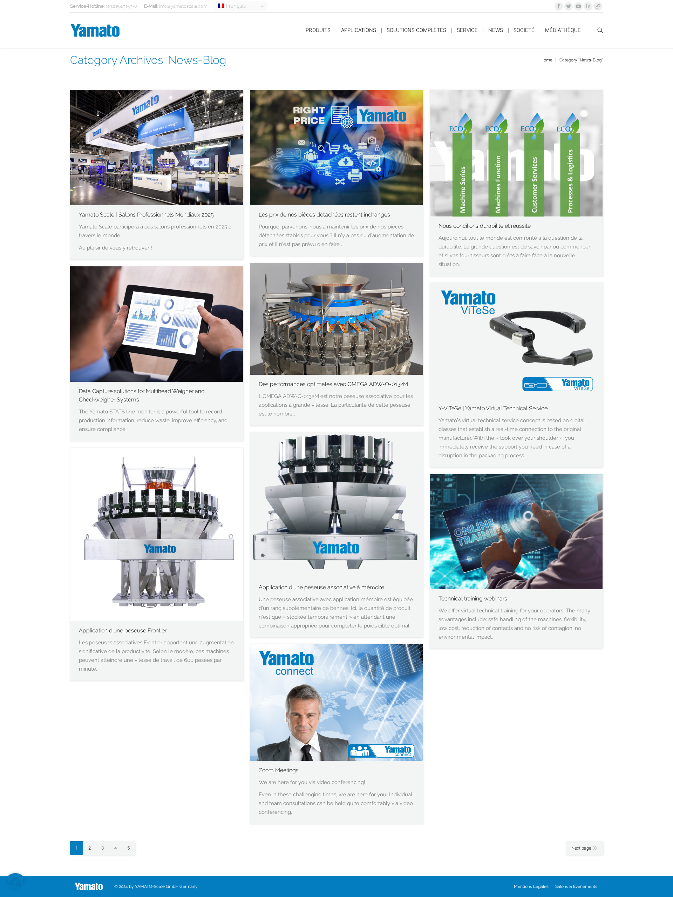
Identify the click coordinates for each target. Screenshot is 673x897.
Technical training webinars (473, 598)
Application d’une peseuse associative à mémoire (321, 587)
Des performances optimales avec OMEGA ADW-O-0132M (333, 384)
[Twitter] (568, 6)
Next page (581, 848)
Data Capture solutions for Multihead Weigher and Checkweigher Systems (142, 395)
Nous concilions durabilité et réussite (485, 225)
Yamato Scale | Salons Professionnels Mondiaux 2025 (146, 214)
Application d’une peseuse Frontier (122, 630)
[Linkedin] (588, 6)
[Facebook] (559, 6)
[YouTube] (578, 6)
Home (546, 60)
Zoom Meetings (279, 770)
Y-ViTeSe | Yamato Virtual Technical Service (493, 408)
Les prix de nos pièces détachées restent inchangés (324, 214)
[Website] (598, 6)
